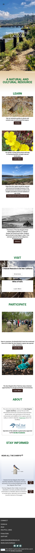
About (2, 527)
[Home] (6, 4)
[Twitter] (17, 546)
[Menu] (3, 4)
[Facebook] (15, 546)
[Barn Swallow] (17, 469)
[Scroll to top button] (29, 548)
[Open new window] (3, 550)
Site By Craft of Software (8, 543)
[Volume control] (22, 455)
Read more (22, 418)
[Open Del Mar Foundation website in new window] (17, 426)
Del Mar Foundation (19, 432)
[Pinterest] (20, 546)
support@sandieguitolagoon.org (10, 540)
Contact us (4, 524)
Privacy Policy (5, 533)
